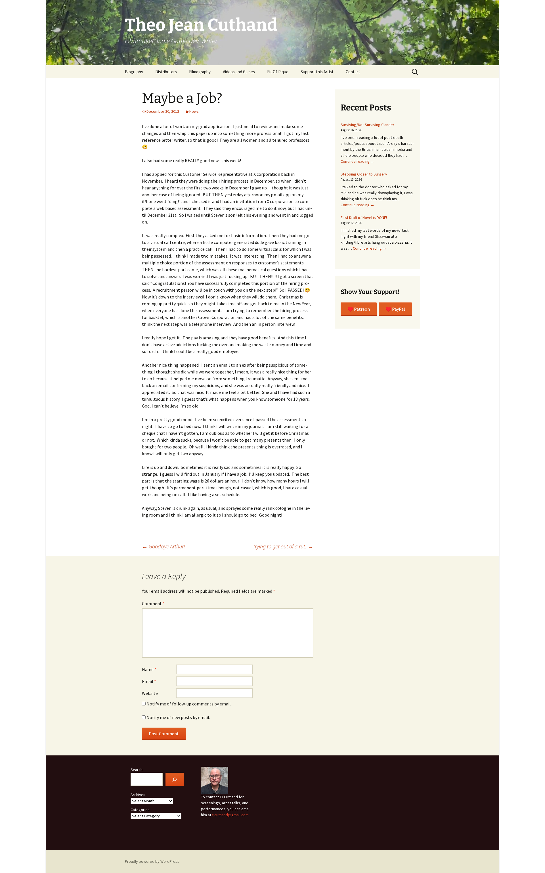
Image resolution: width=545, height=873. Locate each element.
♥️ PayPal (395, 309)
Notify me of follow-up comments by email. (189, 704)
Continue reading (357, 161)
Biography (134, 71)
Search (136, 769)
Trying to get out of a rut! (283, 546)
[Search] (174, 779)
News (194, 111)
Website (150, 693)
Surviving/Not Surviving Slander (367, 124)
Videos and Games (239, 71)
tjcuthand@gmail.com (230, 814)
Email (149, 681)
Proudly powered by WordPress (152, 861)
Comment (153, 603)
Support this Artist (317, 71)
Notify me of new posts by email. (178, 717)
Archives (138, 794)
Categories (140, 809)
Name (149, 669)
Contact (353, 71)
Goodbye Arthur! (163, 546)
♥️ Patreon (358, 309)
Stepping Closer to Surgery (364, 174)
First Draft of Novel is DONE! (364, 217)
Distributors (166, 71)
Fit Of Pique (277, 71)
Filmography (200, 71)
